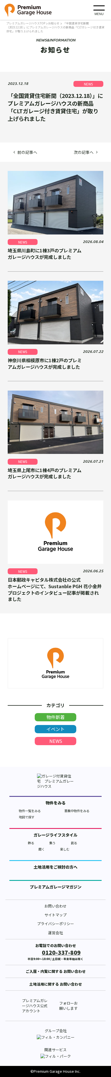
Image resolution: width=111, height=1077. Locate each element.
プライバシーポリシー (55, 923)
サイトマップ (55, 914)
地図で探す (26, 817)
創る (74, 843)
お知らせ (53, 23)
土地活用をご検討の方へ (55, 867)
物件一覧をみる (30, 810)
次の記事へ (84, 152)
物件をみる (55, 803)
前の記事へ (27, 152)
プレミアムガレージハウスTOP (25, 23)
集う (52, 843)
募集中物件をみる (76, 810)
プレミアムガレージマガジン (55, 887)
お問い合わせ (55, 906)
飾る (31, 843)
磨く (41, 849)
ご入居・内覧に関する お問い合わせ (56, 971)
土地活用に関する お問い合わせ (55, 984)
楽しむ (64, 849)
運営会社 (55, 932)
